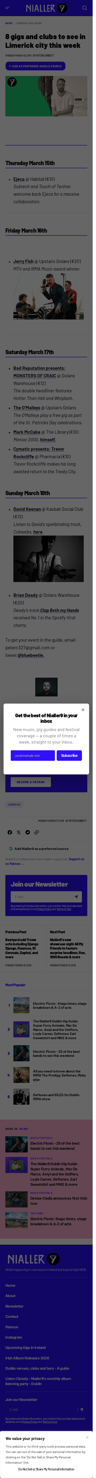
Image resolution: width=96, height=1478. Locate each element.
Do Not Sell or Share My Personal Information (46, 1469)
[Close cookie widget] (87, 1437)
